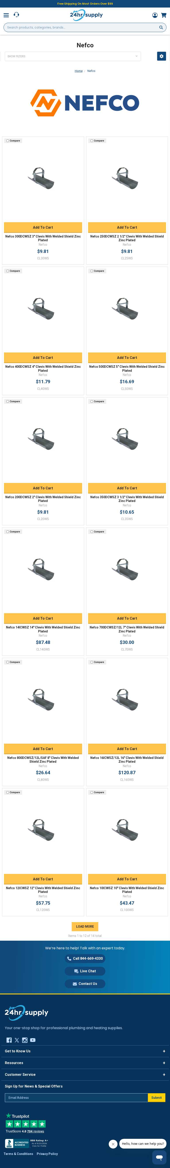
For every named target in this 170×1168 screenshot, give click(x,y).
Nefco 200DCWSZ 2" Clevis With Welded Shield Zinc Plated (43, 499)
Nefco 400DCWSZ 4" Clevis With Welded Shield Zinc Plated (43, 368)
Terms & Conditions (18, 1154)
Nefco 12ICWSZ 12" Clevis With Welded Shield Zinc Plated (43, 890)
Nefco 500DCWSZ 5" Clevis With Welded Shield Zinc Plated (127, 368)
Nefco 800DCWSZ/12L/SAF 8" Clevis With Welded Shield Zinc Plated (43, 760)
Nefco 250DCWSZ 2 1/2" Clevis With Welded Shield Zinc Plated (127, 238)
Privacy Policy (47, 1154)
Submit (156, 1097)
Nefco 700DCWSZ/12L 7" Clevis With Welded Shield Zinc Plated (127, 629)
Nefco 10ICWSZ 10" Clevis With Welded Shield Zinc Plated (127, 890)
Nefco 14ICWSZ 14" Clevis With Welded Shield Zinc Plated (43, 629)
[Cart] (163, 15)
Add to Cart (43, 227)
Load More (85, 926)
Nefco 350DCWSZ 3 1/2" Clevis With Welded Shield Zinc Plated (127, 499)
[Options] (161, 56)
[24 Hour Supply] (26, 1012)
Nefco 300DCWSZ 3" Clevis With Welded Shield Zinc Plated (43, 238)
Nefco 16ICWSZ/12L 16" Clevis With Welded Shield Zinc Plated (127, 760)
